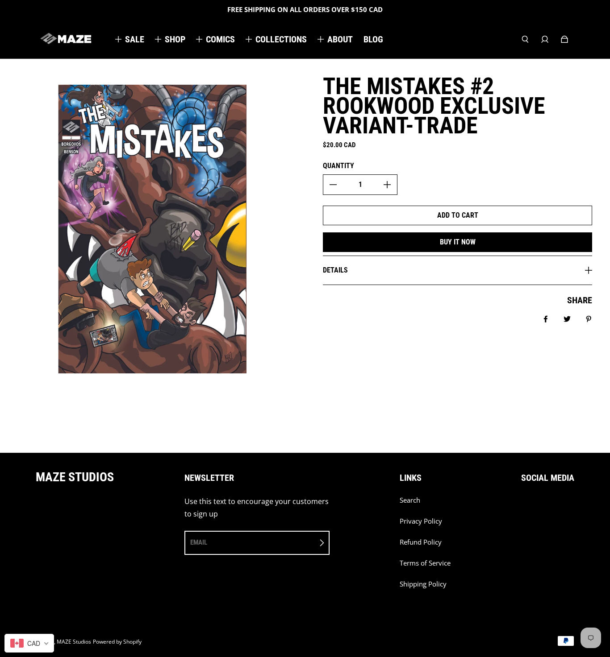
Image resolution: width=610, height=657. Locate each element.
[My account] (545, 39)
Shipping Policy (423, 584)
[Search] (525, 39)
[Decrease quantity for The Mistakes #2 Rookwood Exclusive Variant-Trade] (333, 184)
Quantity (338, 165)
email (198, 542)
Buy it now (458, 242)
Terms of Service (425, 563)
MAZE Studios (74, 641)
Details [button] (335, 270)
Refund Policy (421, 542)
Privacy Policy (421, 521)
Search (410, 500)
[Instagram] (543, 505)
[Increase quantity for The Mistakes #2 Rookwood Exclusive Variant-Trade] (387, 184)
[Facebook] (524, 505)
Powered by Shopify (117, 641)
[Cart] (564, 39)
